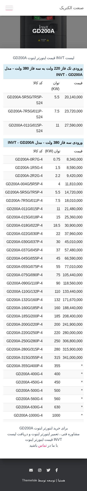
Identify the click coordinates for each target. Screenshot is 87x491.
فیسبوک (56, 470)
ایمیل (31, 470)
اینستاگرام (40, 470)
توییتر (48, 470)
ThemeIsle (29, 480)
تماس (42, 445)
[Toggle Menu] (9, 8)
